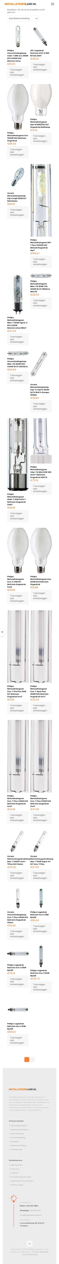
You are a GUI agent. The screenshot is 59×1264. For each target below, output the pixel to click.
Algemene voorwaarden (22, 1181)
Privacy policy (17, 1185)
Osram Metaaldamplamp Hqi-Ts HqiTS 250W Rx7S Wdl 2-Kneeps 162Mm (39, 389)
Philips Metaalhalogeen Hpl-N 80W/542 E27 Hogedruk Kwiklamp (40, 123)
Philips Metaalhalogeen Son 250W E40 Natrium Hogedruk (40, 580)
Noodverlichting (18, 1137)
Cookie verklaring (29, 1254)
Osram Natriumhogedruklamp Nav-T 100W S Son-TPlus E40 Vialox (18, 860)
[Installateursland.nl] (20, 4)
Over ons (15, 1169)
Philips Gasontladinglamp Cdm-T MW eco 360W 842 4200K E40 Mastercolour (17, 55)
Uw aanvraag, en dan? (21, 1177)
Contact (14, 1173)
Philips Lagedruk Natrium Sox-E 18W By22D (39, 915)
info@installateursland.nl (31, 1215)
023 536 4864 (32, 1206)
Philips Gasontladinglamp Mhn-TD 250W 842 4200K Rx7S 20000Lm (17, 362)
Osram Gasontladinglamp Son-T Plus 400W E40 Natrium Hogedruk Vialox (17, 917)
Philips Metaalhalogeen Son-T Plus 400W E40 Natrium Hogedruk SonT (17, 801)
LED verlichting (17, 1133)
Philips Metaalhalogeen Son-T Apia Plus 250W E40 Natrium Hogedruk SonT (39, 691)
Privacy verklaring (40, 1252)
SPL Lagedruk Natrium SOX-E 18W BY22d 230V (39, 53)
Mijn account (16, 1165)
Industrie (15, 1141)
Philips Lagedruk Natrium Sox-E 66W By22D (39, 973)
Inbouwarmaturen (19, 1125)
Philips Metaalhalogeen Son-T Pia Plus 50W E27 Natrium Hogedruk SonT (16, 691)
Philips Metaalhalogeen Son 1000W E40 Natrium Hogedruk (17, 137)
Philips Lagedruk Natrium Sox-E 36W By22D (16, 968)
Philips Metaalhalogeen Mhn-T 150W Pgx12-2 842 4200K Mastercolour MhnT (17, 322)
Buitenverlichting (18, 1145)
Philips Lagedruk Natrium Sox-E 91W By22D (16, 1026)
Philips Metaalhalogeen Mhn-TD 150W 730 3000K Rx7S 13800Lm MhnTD (40, 286)
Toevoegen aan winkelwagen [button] (17, 72)
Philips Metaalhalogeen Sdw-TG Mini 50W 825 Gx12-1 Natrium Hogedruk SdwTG (40, 472)
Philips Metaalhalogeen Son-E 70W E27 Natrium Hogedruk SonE (16, 581)
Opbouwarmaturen (20, 1129)
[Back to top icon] (29, 1244)
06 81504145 (35, 1210)
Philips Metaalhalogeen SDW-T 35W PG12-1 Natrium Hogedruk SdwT (16, 499)
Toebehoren (16, 1149)
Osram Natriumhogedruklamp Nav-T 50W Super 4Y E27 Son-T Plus (41, 860)
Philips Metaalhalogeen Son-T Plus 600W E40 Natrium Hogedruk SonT (40, 801)
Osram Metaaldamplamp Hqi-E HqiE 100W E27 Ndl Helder (16, 197)
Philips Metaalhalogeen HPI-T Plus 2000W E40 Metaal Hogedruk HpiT (41, 245)
